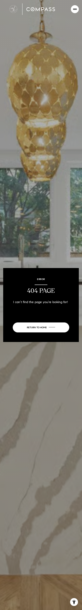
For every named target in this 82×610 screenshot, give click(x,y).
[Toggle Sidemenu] (75, 9)
